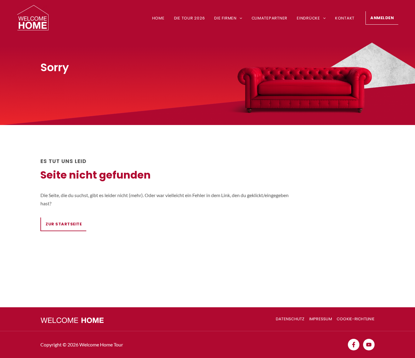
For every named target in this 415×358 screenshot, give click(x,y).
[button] (239, 18)
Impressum (320, 319)
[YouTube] (369, 344)
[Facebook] (353, 344)
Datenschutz (290, 319)
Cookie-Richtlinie (356, 319)
